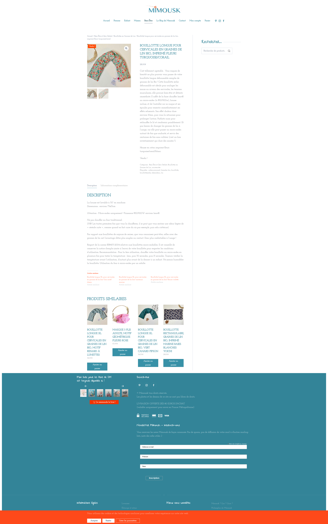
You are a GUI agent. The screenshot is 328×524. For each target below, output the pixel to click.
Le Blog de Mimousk (165, 21)
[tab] (83, 393)
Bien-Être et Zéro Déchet (103, 36)
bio (169, 170)
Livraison (126, 504)
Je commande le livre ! (105, 402)
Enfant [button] (127, 21)
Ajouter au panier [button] (97, 366)
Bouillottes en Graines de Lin (124, 36)
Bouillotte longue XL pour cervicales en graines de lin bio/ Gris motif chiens (101, 279)
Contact (182, 21)
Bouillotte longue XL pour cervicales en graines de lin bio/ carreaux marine (132, 279)
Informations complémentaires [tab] (114, 185)
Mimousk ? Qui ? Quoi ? (222, 504)
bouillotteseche (145, 173)
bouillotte (174, 170)
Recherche (229, 51)
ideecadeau (156, 173)
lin (162, 173)
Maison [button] (137, 21)
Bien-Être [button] (148, 21)
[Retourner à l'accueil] (164, 9)
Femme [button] (117, 21)
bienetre (164, 170)
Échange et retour (129, 508)
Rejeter (108, 521)
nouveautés (156, 167)
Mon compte (195, 21)
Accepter (94, 521)
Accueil (106, 21)
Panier (207, 21)
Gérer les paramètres (127, 521)
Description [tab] (92, 185)
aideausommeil (154, 170)
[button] (126, 48)
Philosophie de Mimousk (221, 508)
